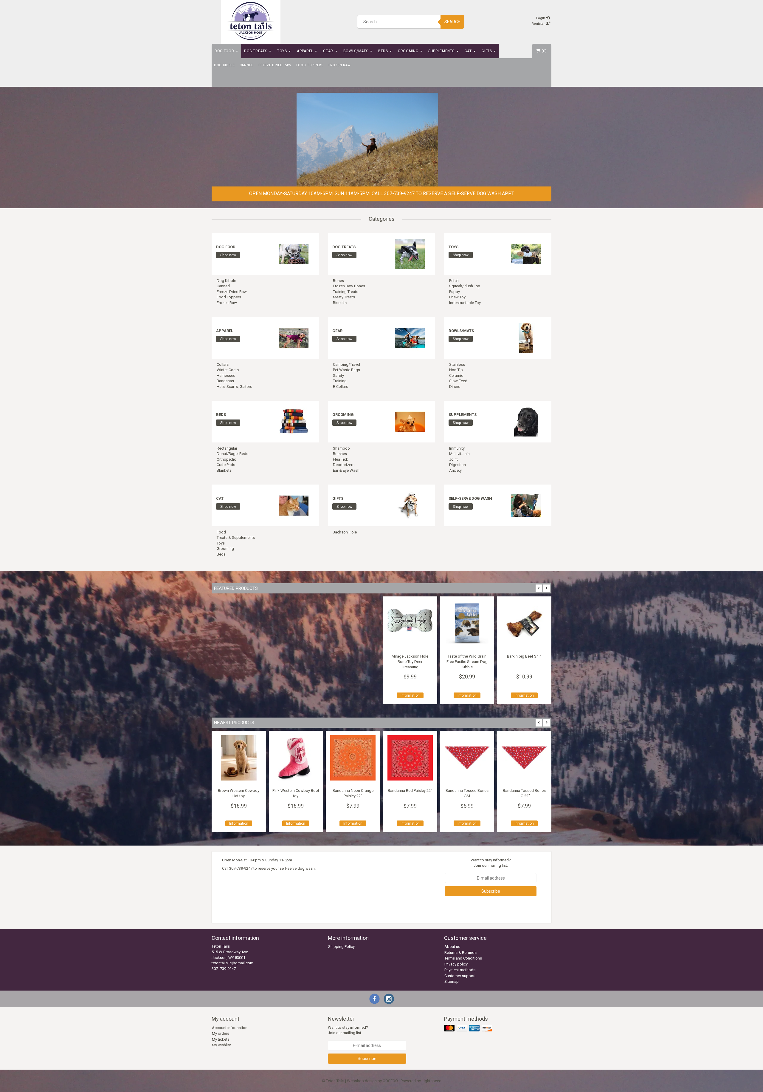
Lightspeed (431, 1081)
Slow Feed (458, 381)
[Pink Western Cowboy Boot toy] (294, 758)
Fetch (454, 280)
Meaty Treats (344, 297)
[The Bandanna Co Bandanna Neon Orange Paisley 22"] (352, 758)
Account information (229, 1027)
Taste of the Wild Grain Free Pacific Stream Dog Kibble (467, 661)
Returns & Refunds (460, 952)
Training (340, 381)
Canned (247, 65)
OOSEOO (390, 1081)
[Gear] (410, 337)
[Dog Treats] (410, 253)
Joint (453, 459)
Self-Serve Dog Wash (470, 498)
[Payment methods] (468, 1028)
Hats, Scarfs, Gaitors (234, 386)
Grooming (408, 51)
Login (541, 18)
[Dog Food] (293, 253)
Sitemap (451, 981)
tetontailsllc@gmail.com (232, 963)
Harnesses (226, 375)
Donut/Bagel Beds (232, 453)
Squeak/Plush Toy (464, 286)
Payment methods (459, 970)
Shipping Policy (341, 946)
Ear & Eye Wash (346, 470)
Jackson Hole (345, 532)
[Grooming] (410, 421)
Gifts (487, 51)
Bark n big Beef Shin (524, 656)
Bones (338, 280)
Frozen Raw (339, 65)
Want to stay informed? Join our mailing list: (491, 863)
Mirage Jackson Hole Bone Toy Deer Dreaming (410, 661)
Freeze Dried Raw (274, 65)
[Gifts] (410, 505)
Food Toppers (310, 65)
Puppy (454, 291)
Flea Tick (340, 459)
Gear (328, 51)
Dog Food (225, 51)
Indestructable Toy (465, 302)
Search (452, 21)
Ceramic (456, 375)
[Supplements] (526, 421)
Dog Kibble (224, 65)
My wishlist (221, 1045)
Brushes (340, 453)
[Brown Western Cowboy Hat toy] (237, 758)
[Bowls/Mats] (526, 337)
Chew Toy (457, 297)
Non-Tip (456, 370)
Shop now (228, 255)
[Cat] (293, 505)
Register (539, 24)
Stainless (457, 364)
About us (452, 946)
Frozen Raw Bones (349, 286)
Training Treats (345, 291)
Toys (282, 51)
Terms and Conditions (463, 958)
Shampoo (341, 448)
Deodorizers (343, 464)
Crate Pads (226, 464)
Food (221, 532)
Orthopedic (226, 459)
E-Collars (340, 386)
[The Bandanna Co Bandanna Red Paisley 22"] (408, 758)
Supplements (442, 51)
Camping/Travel (346, 364)
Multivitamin (459, 453)
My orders (220, 1033)
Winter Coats (228, 370)
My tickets (220, 1039)
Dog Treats (256, 51)
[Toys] (526, 253)
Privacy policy (456, 964)
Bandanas (225, 381)
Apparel (305, 51)
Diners (454, 386)
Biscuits (340, 302)
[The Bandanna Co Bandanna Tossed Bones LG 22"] (523, 758)
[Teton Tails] (250, 21)
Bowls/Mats (356, 51)
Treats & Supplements (236, 537)
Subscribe (490, 891)
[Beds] (293, 421)
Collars (223, 364)
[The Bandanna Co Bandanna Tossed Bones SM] (466, 758)
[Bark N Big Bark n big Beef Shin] (524, 623)
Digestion (457, 464)
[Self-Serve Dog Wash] (526, 505)
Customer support (460, 976)
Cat (469, 51)
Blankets (224, 470)
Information (410, 695)
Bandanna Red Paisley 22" (409, 790)
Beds (383, 51)
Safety (338, 375)
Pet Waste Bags (346, 370)
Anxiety (455, 470)
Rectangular (227, 448)
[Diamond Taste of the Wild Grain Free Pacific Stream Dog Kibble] (467, 623)
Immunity (457, 448)
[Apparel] (293, 337)
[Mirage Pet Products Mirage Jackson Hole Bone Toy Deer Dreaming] (410, 623)
